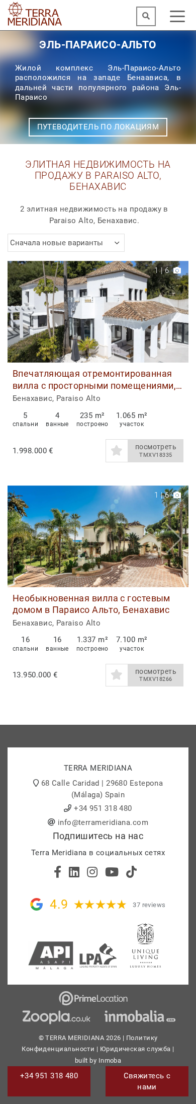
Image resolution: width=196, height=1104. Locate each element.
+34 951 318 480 (103, 808)
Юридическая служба (135, 1049)
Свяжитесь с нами (147, 1081)
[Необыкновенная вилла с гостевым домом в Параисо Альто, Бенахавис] (98, 537)
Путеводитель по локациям (98, 126)
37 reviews (149, 905)
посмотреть (156, 450)
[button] (177, 312)
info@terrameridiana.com (103, 822)
